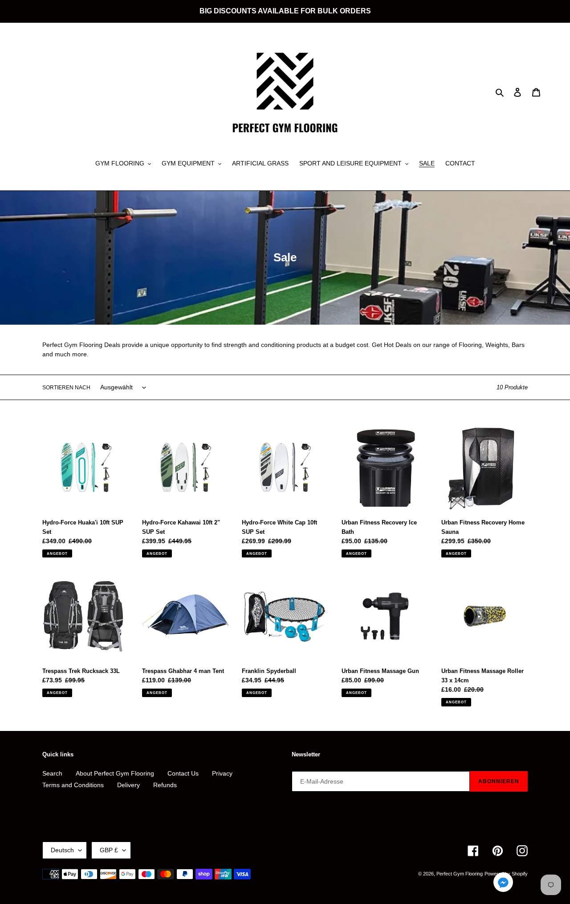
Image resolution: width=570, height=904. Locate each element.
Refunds (165, 784)
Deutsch (62, 850)
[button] (503, 883)
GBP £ (109, 850)
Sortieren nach (66, 387)
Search (52, 773)
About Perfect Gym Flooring (115, 773)
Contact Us (183, 773)
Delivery (128, 784)
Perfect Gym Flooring (459, 873)
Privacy (222, 773)
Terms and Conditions (73, 784)
